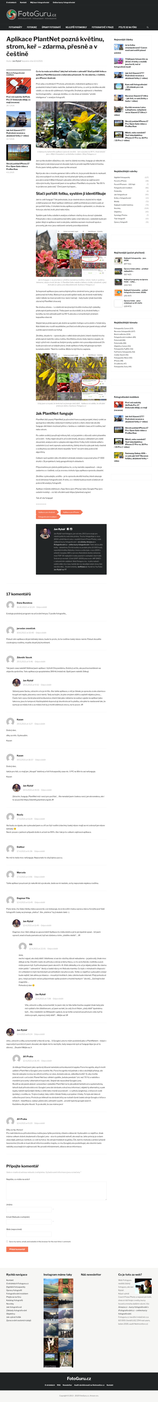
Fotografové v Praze (103, 27)
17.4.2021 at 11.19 (24, 819)
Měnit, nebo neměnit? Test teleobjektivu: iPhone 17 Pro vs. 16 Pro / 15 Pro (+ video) (131, 136)
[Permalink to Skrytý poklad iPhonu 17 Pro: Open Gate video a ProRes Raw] (18, 153)
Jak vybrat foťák (13, 1317)
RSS (58, 1385)
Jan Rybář (16, 61)
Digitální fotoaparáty (122, 177)
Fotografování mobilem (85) (125, 337)
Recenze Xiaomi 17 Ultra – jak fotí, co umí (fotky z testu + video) (136, 98)
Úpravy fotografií (51, 27)
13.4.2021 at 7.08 (43, 999)
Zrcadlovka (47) (120, 364)
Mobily (116, 201)
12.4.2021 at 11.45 (25, 902)
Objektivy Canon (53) (122, 346)
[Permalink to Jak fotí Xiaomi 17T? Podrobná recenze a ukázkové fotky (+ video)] (18, 120)
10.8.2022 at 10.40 (25, 633)
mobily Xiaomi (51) (121, 355)
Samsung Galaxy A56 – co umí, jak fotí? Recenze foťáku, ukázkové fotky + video (131, 457)
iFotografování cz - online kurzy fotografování (71, 545)
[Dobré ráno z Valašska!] (51, 1286)
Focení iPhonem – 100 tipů (124, 184)
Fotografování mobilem (123, 188)
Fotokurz (32, 27)
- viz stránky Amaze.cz (85, 542)
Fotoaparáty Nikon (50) (123, 358)
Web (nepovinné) (14, 1229)
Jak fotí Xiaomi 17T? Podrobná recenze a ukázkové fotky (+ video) (17, 133)
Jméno (9, 1204)
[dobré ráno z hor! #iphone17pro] (51, 1330)
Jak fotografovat (120, 194)
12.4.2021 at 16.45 (31, 1061)
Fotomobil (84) (119, 340)
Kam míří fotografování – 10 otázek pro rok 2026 (136, 87)
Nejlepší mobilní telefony (123, 205)
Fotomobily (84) (120, 343)
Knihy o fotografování (122, 198)
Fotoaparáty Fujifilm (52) (123, 349)
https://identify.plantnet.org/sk (37, 800)
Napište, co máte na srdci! (18, 1179)
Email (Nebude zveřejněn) (18, 1217)
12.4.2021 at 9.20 (24, 1123)
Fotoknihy (118, 191)
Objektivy (118, 212)
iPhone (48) (118, 361)
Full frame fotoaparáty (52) (124, 352)
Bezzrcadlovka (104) (122, 334)
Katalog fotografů (14, 1300)
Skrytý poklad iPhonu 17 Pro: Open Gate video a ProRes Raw (17, 166)
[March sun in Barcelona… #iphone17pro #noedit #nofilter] (65, 1286)
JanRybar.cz (82, 567)
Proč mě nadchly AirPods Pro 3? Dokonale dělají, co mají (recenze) (18, 100)
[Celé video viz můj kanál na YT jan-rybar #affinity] (51, 1360)
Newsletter (67, 1385)
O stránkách (11, 2)
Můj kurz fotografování (39, 2)
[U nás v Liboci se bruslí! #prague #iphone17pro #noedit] (51, 1315)
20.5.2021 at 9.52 (31, 685)
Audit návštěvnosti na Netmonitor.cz (89, 1385)
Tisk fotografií (119, 219)
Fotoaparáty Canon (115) (123, 328)
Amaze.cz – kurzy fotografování (133, 1307)
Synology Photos (120, 215)
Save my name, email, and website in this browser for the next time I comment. (40, 1242)
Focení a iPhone (120, 181)
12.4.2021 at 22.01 (37, 949)
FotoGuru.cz (79, 1378)
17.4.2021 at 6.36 (24, 851)
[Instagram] (71, 529)
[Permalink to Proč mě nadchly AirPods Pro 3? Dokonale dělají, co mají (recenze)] (18, 87)
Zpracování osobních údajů (18, 1320)
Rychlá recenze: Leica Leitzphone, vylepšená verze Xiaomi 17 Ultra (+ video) (130, 111)
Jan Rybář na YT (60, 569)
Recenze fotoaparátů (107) (124, 331)
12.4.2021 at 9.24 (24, 1034)
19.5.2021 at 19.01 (31, 790)
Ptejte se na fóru (128, 27)
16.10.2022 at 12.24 (26, 607)
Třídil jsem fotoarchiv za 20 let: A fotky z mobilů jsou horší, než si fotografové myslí (131, 63)
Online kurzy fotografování (64, 2)
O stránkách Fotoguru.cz (17, 1283)
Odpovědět (41, 607)
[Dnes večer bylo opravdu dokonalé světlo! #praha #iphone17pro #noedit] (51, 1300)
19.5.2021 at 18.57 (25, 760)
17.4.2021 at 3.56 (24, 877)
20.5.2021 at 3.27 (25, 724)
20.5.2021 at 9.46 (25, 661)
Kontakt (23, 2)
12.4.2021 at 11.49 (31, 925)
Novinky (117, 208)
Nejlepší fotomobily (76, 27)
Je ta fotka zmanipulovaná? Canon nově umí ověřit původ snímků (130, 49)
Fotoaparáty (15, 27)
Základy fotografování (16, 1310)
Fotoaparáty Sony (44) (122, 366)
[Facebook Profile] (68, 529)
